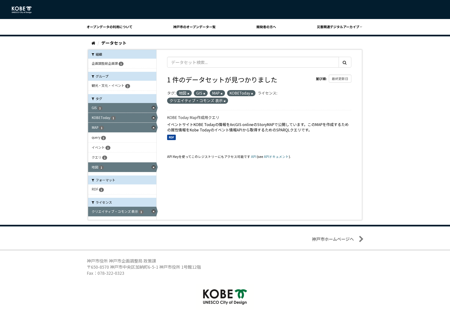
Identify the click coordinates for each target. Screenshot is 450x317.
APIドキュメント (276, 156)
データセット (114, 43)
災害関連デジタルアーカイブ (338, 26)
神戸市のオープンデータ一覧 (194, 26)
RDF (171, 137)
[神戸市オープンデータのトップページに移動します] (24, 9)
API (253, 156)
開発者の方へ (266, 26)
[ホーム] (93, 43)
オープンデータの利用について (109, 26)
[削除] (188, 93)
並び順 (321, 78)
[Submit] (345, 62)
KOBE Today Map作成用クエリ (193, 117)
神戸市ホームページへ (333, 239)
